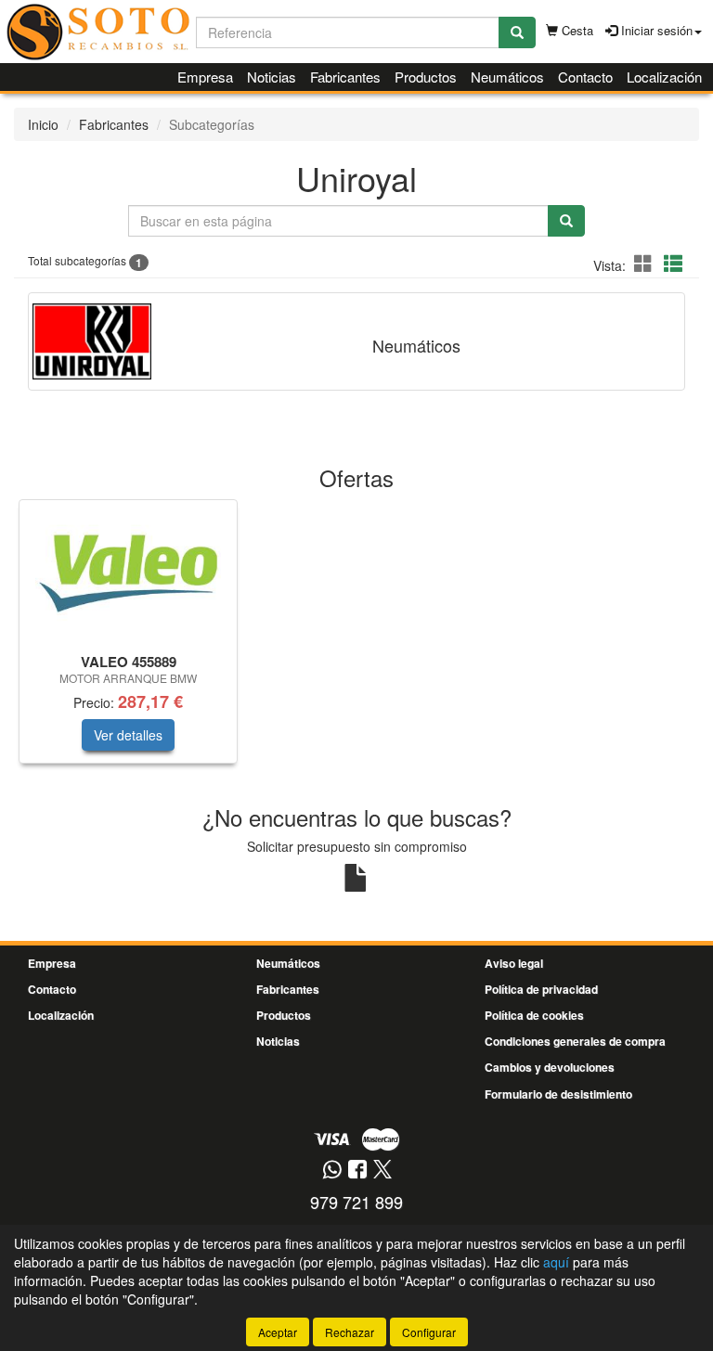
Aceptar (277, 1332)
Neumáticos (507, 76)
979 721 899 (356, 1202)
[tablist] (356, 640)
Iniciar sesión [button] (655, 30)
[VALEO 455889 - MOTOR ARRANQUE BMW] (128, 573)
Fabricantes (345, 76)
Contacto (585, 76)
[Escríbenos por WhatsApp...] (332, 1170)
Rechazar (349, 1332)
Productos (426, 76)
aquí (556, 1262)
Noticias (271, 76)
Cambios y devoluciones (550, 1067)
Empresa (205, 76)
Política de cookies (534, 1015)
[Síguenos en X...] (382, 1170)
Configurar (429, 1332)
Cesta (575, 30)
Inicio (43, 124)
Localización (664, 76)
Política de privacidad (541, 989)
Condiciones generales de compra (575, 1041)
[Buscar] (517, 32)
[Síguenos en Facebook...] (357, 1170)
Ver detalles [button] (128, 735)
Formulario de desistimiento (558, 1094)
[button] (646, 263)
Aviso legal (514, 963)
